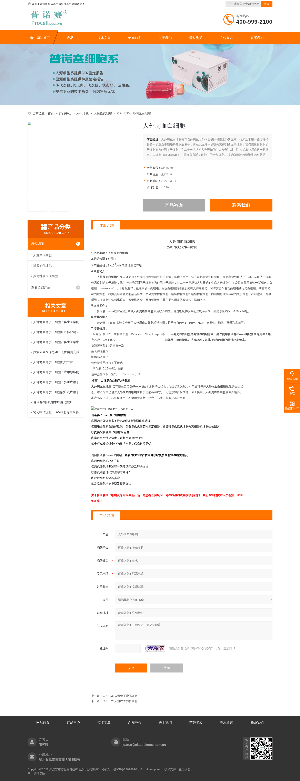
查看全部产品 (41, 287)
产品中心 (73, 38)
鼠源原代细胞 (42, 265)
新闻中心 (134, 722)
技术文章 (104, 38)
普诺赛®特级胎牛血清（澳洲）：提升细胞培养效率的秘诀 (57, 402)
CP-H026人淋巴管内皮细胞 (120, 701)
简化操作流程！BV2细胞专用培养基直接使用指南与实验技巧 (57, 412)
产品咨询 (174, 205)
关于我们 (165, 38)
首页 (51, 113)
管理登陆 (39, 773)
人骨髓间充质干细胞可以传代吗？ (56, 332)
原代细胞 (82, 113)
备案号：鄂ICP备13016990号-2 (122, 769)
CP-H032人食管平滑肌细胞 (120, 695)
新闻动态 (134, 38)
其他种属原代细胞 (45, 276)
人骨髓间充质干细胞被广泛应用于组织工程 (57, 392)
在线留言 (226, 38)
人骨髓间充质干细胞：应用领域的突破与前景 (57, 372)
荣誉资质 (195, 38)
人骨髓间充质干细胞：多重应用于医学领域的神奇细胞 (57, 382)
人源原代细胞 (103, 113)
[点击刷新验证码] (155, 648)
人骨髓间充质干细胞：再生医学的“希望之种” (57, 322)
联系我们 (257, 38)
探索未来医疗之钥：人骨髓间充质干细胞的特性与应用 (57, 352)
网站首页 (43, 38)
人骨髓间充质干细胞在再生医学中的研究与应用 (57, 342)
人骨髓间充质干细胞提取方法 (53, 362)
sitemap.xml (153, 769)
